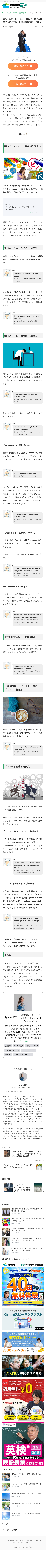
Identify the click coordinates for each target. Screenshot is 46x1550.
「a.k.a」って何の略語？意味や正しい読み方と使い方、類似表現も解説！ (27, 1230)
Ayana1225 (39, 27)
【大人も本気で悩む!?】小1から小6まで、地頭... (27, 1475)
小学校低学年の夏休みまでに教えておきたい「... (27, 1505)
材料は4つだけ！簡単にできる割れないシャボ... (26, 1495)
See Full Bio (25, 1041)
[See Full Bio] (31, 1041)
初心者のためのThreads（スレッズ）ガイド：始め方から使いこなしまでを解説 (27, 1249)
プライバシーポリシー (24, 1542)
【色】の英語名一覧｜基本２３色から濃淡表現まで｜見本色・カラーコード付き (27, 1220)
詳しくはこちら (21, 66)
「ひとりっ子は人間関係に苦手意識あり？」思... (27, 1485)
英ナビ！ (32, 212)
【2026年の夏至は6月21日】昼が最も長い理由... (27, 1515)
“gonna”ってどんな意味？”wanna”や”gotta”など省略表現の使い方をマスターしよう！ (27, 1239)
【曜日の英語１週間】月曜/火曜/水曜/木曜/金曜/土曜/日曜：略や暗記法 (27, 1210)
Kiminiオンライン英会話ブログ (23, 1547)
